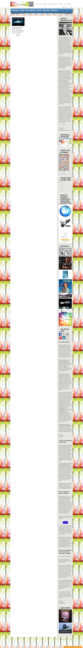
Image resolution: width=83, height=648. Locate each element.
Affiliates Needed (15, 10)
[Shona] (65, 166)
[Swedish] (60, 168)
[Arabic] (63, 154)
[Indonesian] (62, 161)
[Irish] (63, 161)
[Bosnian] (60, 155)
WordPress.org (62, 190)
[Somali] (65, 167)
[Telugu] (64, 168)
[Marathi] (59, 164)
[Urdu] (59, 170)
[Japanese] (65, 161)
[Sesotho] (67, 166)
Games (26, 10)
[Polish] (68, 164)
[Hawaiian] (63, 159)
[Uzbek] (60, 170)
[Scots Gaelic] (64, 167)
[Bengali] (59, 155)
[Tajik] (62, 168)
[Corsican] (59, 157)
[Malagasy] (63, 163)
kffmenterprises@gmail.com (63, 124)
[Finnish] (60, 158)
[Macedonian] (62, 163)
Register (61, 182)
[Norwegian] (64, 164)
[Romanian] (62, 166)
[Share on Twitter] (63, 334)
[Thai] (65, 168)
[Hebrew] (64, 159)
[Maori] (68, 163)
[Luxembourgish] (60, 163)
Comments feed (62, 188)
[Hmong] (67, 159)
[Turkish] (67, 168)
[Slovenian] (62, 167)
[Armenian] (64, 154)
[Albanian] (60, 154)
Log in (61, 184)
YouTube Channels (54, 10)
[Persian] (67, 164)
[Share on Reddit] (67, 334)
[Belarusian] (68, 154)
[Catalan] (63, 155)
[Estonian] (68, 157)
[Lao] (65, 162)
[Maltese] (67, 163)
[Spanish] (67, 167)
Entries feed (61, 186)
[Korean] (62, 162)
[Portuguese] (59, 166)
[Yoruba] (67, 170)
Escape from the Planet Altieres (17, 28)
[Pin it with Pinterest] (60, 337)
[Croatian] (60, 157)
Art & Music (22, 10)
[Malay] (65, 163)
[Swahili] (59, 168)
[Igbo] (60, 161)
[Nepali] (63, 164)
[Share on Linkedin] (63, 337)
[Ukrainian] (68, 168)
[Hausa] (62, 159)
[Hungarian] (68, 159)
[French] (62, 158)
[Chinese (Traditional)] (68, 155)
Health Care (39, 10)
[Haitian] (60, 159)
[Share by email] (67, 337)
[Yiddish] (65, 170)
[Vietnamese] (62, 170)
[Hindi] (65, 159)
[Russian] (63, 166)
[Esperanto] (67, 157)
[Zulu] (68, 170)
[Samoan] (63, 167)
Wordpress (70, 639)
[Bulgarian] (62, 155)
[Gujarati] (59, 159)
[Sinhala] (59, 167)
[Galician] (64, 158)
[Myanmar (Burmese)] (62, 164)
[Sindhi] (68, 166)
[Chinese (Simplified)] (67, 155)
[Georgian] (65, 158)
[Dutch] (64, 157)
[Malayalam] (64, 163)
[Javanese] (67, 161)
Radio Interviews (46, 10)
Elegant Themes (62, 639)
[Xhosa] (64, 170)
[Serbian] (64, 166)
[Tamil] (63, 168)
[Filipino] (59, 158)
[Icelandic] (59, 161)
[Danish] (63, 157)
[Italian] (64, 161)
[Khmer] (60, 162)
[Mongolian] (60, 164)
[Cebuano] (64, 155)
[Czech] (62, 157)
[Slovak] (60, 167)
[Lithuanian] (59, 163)
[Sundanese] (68, 167)
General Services (32, 10)
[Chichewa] (65, 155)
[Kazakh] (59, 162)
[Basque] (67, 154)
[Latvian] (68, 162)
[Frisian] (63, 158)
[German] (67, 158)
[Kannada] (68, 161)
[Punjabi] (60, 166)
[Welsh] (63, 170)
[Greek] (68, 158)
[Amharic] (62, 154)
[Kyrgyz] (64, 162)
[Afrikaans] (59, 154)
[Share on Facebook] (60, 334)
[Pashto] (65, 164)
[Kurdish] (63, 162)
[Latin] (67, 162)
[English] (65, 157)
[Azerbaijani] (65, 154)
